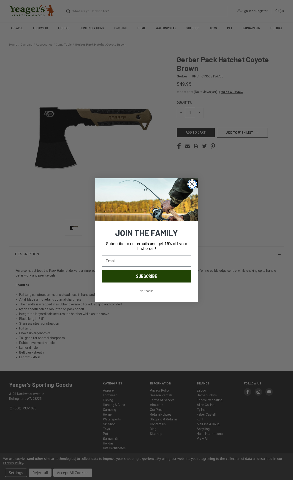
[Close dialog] (192, 184)
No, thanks (146, 291)
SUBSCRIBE (146, 276)
